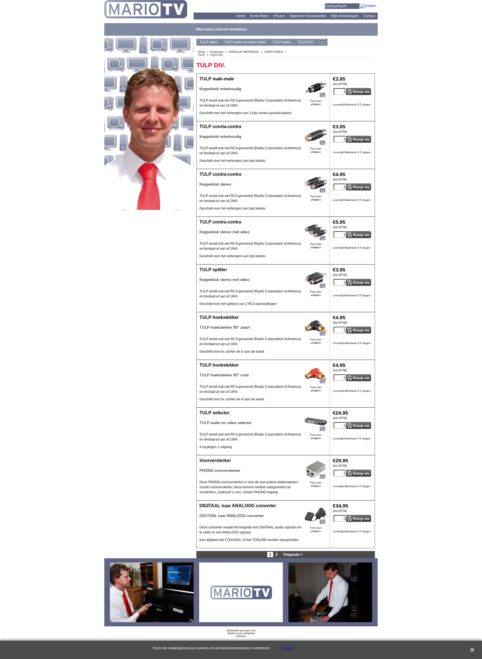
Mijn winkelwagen (344, 16)
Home (240, 16)
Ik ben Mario (259, 16)
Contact (369, 16)
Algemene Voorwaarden (308, 16)
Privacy (279, 16)
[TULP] (322, 42)
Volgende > (293, 554)
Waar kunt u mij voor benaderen (221, 29)
